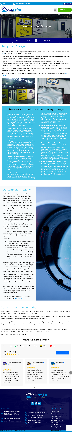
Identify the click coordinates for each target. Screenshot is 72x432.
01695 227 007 (7, 3)
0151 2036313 (38, 418)
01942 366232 (36, 420)
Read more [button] (6, 382)
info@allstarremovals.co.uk (23, 3)
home (3, 53)
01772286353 (38, 423)
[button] (55, 10)
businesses (62, 168)
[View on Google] (5, 363)
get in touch (19, 298)
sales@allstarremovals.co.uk (12, 421)
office (13, 53)
